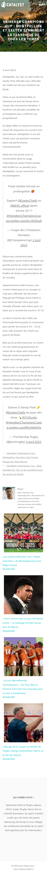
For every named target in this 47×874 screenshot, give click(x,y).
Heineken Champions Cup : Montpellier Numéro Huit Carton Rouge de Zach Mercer (20, 457)
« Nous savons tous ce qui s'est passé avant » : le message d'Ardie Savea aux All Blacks (23, 622)
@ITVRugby (29, 417)
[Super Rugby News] (12, 4)
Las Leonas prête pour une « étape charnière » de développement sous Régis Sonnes (22, 561)
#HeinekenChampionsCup (24, 215)
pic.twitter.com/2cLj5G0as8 (24, 220)
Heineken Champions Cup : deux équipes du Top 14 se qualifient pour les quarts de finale (23, 470)
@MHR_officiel (19, 205)
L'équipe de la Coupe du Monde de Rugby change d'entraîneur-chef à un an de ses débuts (23, 751)
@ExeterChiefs (27, 200)
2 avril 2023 (33, 441)
